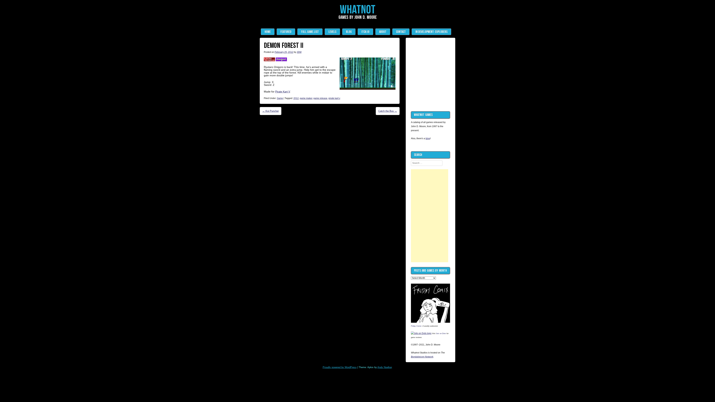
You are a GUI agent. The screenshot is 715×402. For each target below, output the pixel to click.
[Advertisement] (429, 215)
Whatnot (357, 10)
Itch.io (365, 31)
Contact (401, 31)
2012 (296, 98)
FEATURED (285, 31)
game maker (306, 98)
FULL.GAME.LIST (310, 31)
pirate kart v (334, 98)
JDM (299, 52)
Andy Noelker (384, 367)
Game (280, 98)
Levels (332, 31)
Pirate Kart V (282, 91)
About (382, 31)
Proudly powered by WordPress (340, 367)
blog (428, 138)
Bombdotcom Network (422, 356)
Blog (349, 31)
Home (268, 31)
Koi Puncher (270, 111)
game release (320, 98)
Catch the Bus (387, 111)
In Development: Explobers (431, 31)
